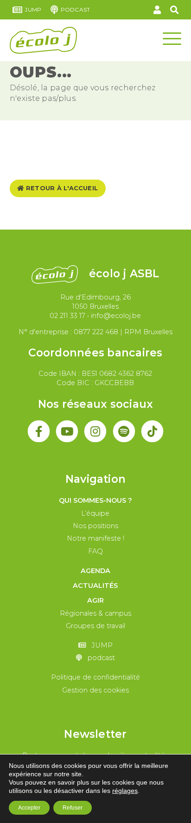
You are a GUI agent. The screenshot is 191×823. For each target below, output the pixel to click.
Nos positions (95, 526)
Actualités (95, 585)
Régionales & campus (95, 613)
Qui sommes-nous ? (95, 500)
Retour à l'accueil (61, 188)
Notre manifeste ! (95, 538)
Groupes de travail (95, 626)
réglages (125, 790)
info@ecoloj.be (116, 316)
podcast (75, 9)
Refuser (73, 807)
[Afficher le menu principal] (172, 38)
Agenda (95, 571)
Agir (95, 600)
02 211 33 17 (67, 316)
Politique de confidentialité (95, 677)
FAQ (95, 551)
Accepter (29, 807)
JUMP (33, 9)
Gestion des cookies (95, 690)
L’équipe (95, 513)
